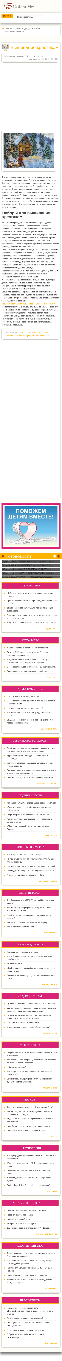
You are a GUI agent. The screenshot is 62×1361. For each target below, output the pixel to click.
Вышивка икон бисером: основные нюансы (26, 1210)
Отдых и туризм (50, 1033)
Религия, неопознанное (46, 1234)
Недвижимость (50, 835)
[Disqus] (30, 380)
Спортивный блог (49, 1288)
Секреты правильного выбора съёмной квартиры (29, 814)
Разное (54, 1136)
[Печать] (52, 59)
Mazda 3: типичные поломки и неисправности (27, 648)
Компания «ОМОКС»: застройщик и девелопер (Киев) (31, 803)
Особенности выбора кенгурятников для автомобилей (31, 667)
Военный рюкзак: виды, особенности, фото (26, 1130)
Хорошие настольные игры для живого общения (27, 335)
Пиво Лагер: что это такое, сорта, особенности (28, 1126)
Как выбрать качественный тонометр (23, 854)
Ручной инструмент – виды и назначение (25, 1330)
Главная (8, 29)
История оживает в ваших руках (21, 1223)
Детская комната (14, 964)
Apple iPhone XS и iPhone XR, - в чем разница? (28, 1185)
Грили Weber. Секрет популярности (23, 696)
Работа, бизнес (50, 1088)
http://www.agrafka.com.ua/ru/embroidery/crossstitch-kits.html (29, 304)
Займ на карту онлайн (17, 1067)
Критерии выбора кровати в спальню (23, 952)
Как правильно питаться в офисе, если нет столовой (31, 866)
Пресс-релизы (50, 1343)
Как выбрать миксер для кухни (34, 332)
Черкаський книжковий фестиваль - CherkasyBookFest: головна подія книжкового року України (30, 1311)
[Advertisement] (31, 96)
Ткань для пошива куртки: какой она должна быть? (30, 1107)
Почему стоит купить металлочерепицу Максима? (30, 778)
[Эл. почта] (56, 59)
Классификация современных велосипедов (27, 1275)
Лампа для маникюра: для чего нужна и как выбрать (31, 870)
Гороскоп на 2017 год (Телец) (20, 1215)
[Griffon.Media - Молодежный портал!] (26, 6)
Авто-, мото (52, 677)
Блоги (18, 29)
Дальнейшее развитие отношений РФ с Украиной (29, 1228)
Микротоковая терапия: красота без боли (25, 875)
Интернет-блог (50, 933)
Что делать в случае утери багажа (23, 1023)
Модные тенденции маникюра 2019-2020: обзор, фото (31, 622)
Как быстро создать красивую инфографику (27, 922)
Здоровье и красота (48, 881)
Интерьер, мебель (49, 984)
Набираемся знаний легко (18, 1219)
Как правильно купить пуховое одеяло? (25, 708)
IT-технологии (51, 1191)
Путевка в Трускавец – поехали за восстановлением (31, 1003)
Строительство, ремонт (46, 784)
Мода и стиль (51, 628)
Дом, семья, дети (32, 29)
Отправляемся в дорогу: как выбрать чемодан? (28, 1027)
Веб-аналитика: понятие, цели (20, 927)
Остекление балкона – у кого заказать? (25, 1318)
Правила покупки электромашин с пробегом (27, 671)
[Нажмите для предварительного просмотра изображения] (28, 150)
